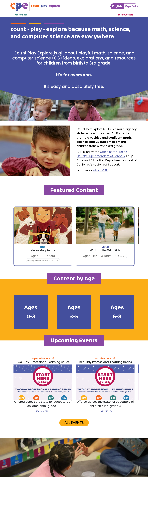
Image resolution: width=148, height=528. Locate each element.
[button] (18, 15)
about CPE (100, 170)
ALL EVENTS (74, 422)
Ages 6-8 (117, 312)
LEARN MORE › (43, 411)
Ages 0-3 (30, 312)
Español (130, 6)
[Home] (35, 6)
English (117, 6)
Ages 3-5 (74, 312)
